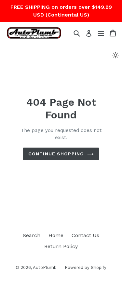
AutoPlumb (45, 267)
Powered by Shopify (85, 267)
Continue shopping (56, 153)
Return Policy (61, 246)
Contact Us (85, 235)
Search (31, 235)
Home (55, 235)
